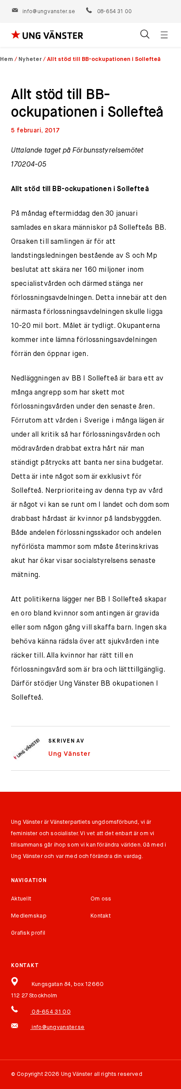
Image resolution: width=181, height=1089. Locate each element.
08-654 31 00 (113, 11)
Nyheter (30, 59)
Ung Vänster (69, 754)
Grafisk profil (28, 933)
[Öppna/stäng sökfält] (144, 35)
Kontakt (100, 916)
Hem (6, 59)
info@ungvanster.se (48, 11)
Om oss (101, 899)
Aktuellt (21, 899)
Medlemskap (29, 916)
